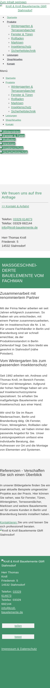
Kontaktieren (9, 522)
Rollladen (17, 38)
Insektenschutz (21, 46)
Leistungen (11, 115)
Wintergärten (11, 131)
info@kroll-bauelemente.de (20, 227)
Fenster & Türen (22, 34)
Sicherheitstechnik (23, 50)
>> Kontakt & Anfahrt (15, 206)
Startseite (11, 78)
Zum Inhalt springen (13, 2)
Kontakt (11, 64)
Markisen (17, 42)
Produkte (11, 22)
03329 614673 (22, 219)
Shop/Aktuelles (13, 120)
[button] (25, 71)
